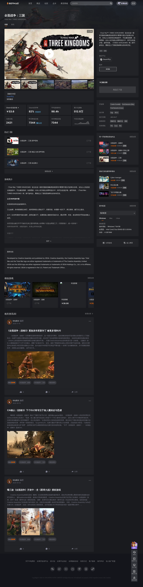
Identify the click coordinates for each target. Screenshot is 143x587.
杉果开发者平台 (42, 561)
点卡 (54, 3)
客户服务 (92, 561)
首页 (30, 3)
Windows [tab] (102, 218)
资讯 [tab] (12, 24)
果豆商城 (64, 3)
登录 (133, 3)
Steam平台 (10, 96)
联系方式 (83, 561)
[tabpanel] (49, 290)
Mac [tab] (111, 218)
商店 (38, 3)
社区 (46, 3)
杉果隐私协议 (73, 561)
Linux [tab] (118, 218)
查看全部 (133, 137)
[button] (49, 241)
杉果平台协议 (62, 561)
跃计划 (52, 561)
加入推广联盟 (110, 561)
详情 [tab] (6, 24)
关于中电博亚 (30, 561)
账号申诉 (100, 561)
